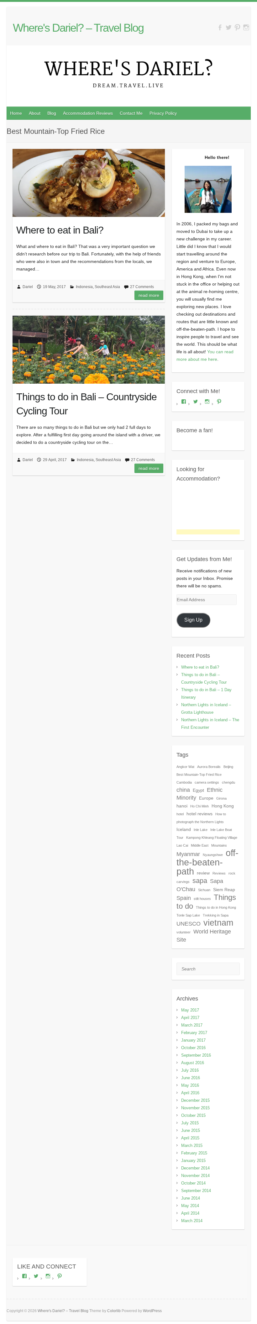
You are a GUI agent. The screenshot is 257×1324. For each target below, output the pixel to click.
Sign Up (193, 620)
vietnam (218, 922)
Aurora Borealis (209, 767)
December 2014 (195, 1168)
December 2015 (195, 1100)
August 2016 (192, 1062)
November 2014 (195, 1175)
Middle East (199, 845)
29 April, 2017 (55, 460)
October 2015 (193, 1115)
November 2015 (195, 1108)
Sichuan (204, 890)
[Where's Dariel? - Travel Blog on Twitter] (228, 27)
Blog (51, 113)
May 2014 (190, 1205)
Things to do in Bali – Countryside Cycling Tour (86, 404)
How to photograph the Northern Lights (201, 818)
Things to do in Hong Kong (216, 907)
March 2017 (191, 1025)
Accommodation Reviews (88, 113)
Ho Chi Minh (199, 806)
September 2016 (196, 1055)
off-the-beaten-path (207, 862)
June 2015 (190, 1130)
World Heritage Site (203, 935)
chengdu (228, 782)
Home (16, 113)
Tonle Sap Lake (188, 915)
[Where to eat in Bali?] (89, 183)
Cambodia (184, 782)
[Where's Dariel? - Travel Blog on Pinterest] (237, 27)
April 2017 (190, 1017)
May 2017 (190, 1010)
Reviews (219, 873)
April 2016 (190, 1092)
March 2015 (191, 1145)
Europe (206, 798)
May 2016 (190, 1085)
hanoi (181, 805)
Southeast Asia (107, 287)
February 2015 (194, 1153)
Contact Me (131, 113)
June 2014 (190, 1198)
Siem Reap (224, 889)
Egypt (198, 790)
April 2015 (190, 1138)
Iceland (183, 829)
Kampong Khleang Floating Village (211, 837)
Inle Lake (200, 830)
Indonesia (84, 287)
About (34, 113)
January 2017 (193, 1040)
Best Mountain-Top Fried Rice (199, 774)
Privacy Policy (163, 113)
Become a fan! (194, 430)
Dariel (28, 287)
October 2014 (193, 1183)
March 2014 (191, 1220)
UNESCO (188, 924)
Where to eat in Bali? (59, 230)
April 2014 (190, 1213)
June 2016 (190, 1077)
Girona (221, 798)
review (203, 872)
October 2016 (193, 1047)
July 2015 (190, 1123)
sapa (199, 881)
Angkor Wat (185, 767)
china (183, 790)
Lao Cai (182, 845)
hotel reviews (199, 813)
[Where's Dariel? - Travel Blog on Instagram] (246, 27)
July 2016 (190, 1070)
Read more (149, 295)
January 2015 (193, 1160)
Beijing (228, 767)
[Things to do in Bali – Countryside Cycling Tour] (89, 350)
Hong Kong (223, 805)
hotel (180, 814)
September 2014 (196, 1190)
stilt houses (202, 899)
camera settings (207, 782)
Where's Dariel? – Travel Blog (78, 27)
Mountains (219, 845)
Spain (183, 898)
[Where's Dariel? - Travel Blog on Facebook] (220, 27)
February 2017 (194, 1032)
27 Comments (142, 287)
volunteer (183, 932)
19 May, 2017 (54, 287)
